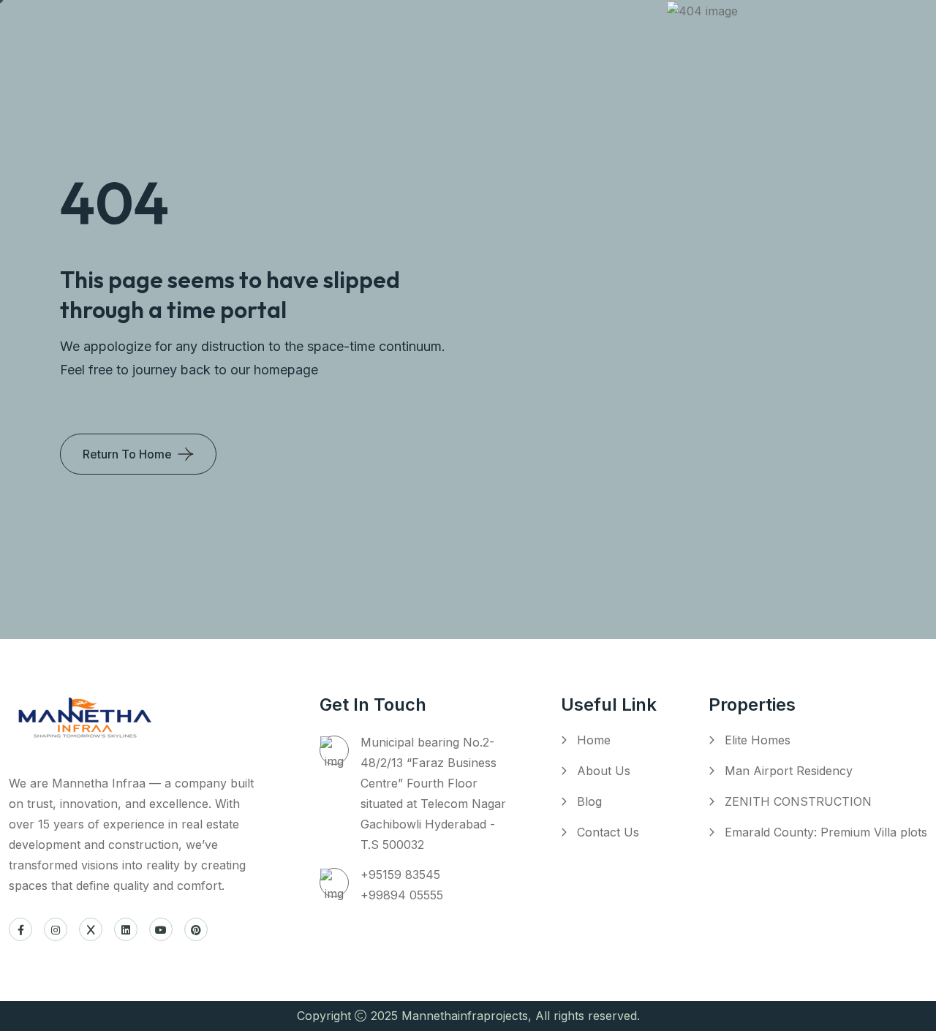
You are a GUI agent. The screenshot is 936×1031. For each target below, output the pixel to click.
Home (594, 740)
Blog (589, 801)
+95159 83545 (400, 874)
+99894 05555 (402, 895)
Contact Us (608, 832)
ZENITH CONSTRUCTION (798, 801)
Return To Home (127, 454)
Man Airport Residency (789, 770)
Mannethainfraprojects (464, 1015)
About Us (603, 770)
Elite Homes (757, 740)
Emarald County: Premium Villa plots (826, 832)
